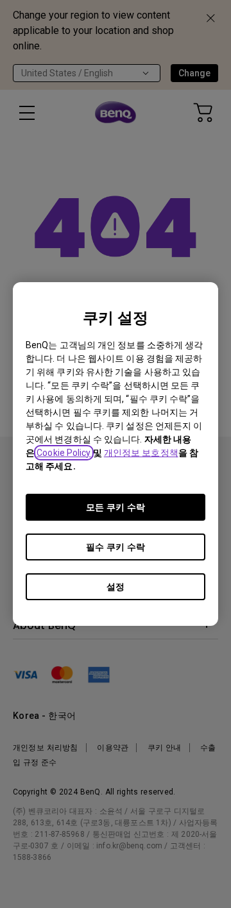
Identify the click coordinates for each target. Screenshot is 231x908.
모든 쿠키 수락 (115, 507)
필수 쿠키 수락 (115, 547)
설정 (115, 586)
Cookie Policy (63, 453)
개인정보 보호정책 (141, 453)
